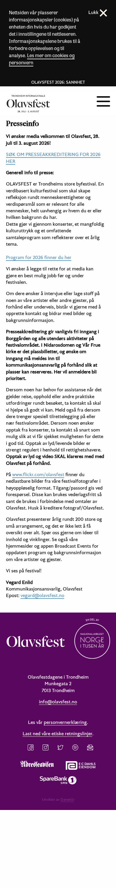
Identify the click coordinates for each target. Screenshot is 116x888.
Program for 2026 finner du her (38, 257)
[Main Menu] (103, 100)
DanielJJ (67, 799)
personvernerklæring (65, 722)
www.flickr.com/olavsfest (38, 474)
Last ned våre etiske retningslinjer (57, 733)
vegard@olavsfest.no (42, 595)
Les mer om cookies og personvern (42, 59)
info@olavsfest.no (58, 702)
